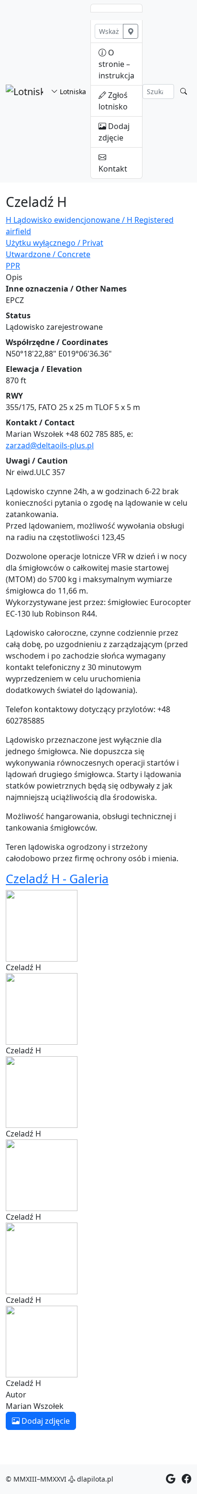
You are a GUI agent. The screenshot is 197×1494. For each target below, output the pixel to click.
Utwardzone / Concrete (48, 254)
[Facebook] (186, 1478)
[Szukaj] (183, 91)
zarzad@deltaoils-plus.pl (50, 445)
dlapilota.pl (94, 1478)
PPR (13, 265)
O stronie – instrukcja (116, 64)
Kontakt (112, 168)
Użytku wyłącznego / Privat (54, 243)
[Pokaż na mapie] (130, 31)
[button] (41, 925)
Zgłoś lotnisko (113, 101)
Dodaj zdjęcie (114, 132)
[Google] (170, 1478)
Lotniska (72, 91)
